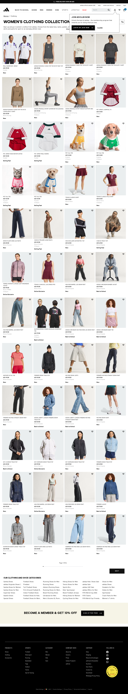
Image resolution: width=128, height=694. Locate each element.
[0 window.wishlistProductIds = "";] (119, 10)
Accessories (8, 658)
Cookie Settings (57, 689)
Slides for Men (107, 590)
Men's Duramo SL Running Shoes (52, 598)
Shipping (88, 655)
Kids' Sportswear (69, 590)
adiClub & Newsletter (92, 661)
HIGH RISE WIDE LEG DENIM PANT (74, 504)
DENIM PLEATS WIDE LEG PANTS (12, 241)
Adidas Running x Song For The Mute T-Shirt (79, 65)
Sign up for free (90, 613)
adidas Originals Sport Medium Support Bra (79, 109)
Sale (47, 661)
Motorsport (28, 655)
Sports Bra (66, 587)
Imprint (90, 689)
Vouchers (88, 664)
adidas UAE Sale (88, 587)
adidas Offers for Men (90, 590)
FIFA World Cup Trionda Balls (91, 598)
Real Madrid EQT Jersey (10, 66)
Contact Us (89, 670)
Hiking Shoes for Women (71, 596)
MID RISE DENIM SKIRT (102, 417)
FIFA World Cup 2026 (89, 593)
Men (47, 652)
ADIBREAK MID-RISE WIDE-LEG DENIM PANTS (77, 546)
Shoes (6, 652)
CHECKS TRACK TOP (102, 241)
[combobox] (101, 10)
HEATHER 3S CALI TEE (9, 375)
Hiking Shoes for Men (70, 582)
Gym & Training (29, 673)
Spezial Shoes (8, 598)
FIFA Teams (86, 596)
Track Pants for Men (109, 596)
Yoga (26, 664)
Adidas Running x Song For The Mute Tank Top (48, 66)
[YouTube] (107, 658)
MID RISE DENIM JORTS (71, 375)
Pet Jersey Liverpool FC (104, 109)
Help (87, 652)
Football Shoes (28, 582)
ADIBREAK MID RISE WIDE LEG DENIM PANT (108, 546)
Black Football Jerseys (71, 593)
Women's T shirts (108, 598)
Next (117, 571)
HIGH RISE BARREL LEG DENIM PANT (75, 284)
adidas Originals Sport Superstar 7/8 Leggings (48, 109)
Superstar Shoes (9, 593)
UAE (49, 689)
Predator (26, 584)
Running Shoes (48, 584)
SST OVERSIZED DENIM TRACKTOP (43, 462)
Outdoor (27, 667)
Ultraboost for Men (49, 596)
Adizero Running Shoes (51, 587)
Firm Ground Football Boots (32, 590)
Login (124, 5)
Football (27, 652)
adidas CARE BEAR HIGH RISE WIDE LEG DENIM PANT (80, 330)
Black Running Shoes (50, 593)
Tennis (27, 670)
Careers (68, 655)
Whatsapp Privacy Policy (93, 676)
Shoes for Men (107, 582)
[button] (22, 10)
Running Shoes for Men (51, 582)
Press (67, 658)
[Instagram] (107, 655)
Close (100, 28)
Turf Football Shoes (30, 587)
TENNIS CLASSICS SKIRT (72, 197)
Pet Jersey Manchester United (12, 154)
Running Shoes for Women (52, 590)
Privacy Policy (68, 689)
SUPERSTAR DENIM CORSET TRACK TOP (14, 546)
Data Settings (40, 689)
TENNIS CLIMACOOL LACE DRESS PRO (44, 284)
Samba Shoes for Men (11, 590)
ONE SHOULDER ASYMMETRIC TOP (74, 241)
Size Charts (89, 667)
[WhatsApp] (107, 661)
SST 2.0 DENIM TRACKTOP (10, 462)
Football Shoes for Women (32, 598)
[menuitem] (22, 10)
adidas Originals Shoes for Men (13, 584)
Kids (47, 658)
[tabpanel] (64, 305)
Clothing (14, 16)
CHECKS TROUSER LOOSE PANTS (43, 240)
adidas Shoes (107, 584)
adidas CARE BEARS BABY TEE (104, 330)
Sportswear (106, 593)
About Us (68, 652)
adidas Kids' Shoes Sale (90, 582)
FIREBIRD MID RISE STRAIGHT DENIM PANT (108, 375)
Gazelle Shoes (8, 596)
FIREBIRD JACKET (101, 504)
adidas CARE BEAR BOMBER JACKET (106, 284)
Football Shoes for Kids (31, 596)
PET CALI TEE (69, 153)
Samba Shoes (8, 582)
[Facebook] (107, 652)
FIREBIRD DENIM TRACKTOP (42, 375)
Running (27, 658)
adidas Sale (86, 584)
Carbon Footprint (70, 661)
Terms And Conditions (80, 689)
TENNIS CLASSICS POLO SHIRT (104, 196)
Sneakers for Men (108, 587)
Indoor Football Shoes (31, 593)
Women (6, 16)
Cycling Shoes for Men (70, 598)
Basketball (28, 661)
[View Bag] (124, 10)
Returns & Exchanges (92, 658)
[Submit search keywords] (108, 10)
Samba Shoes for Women (12, 587)
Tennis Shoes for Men (70, 584)
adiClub (68, 664)
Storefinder (89, 673)
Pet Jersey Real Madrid (41, 154)
